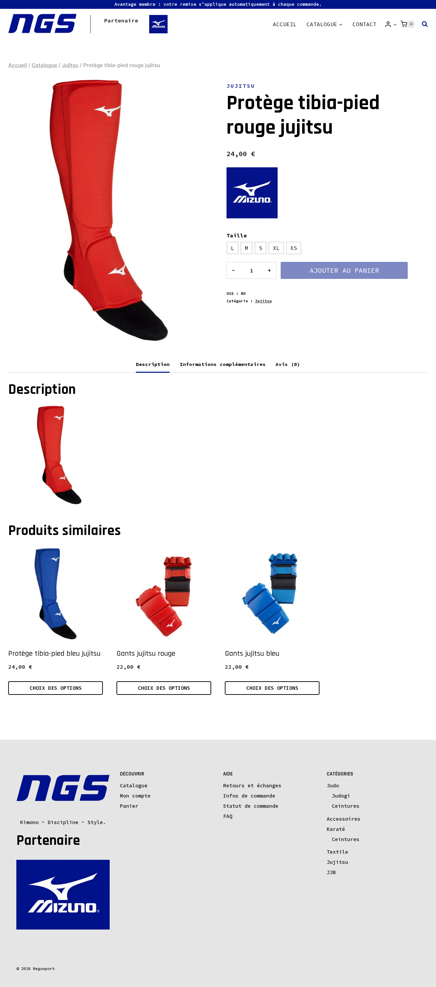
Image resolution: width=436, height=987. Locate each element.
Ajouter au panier (344, 270)
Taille (237, 235)
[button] (395, 24)
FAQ (227, 816)
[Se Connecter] (391, 24)
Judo (333, 785)
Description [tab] (153, 364)
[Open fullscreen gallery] (202, 339)
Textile (337, 852)
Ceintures (345, 806)
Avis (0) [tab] (288, 364)
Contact (364, 24)
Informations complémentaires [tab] (223, 364)
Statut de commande (250, 806)
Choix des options (56, 688)
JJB (331, 872)
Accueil (285, 24)
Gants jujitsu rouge (145, 653)
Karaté (336, 829)
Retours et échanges (252, 785)
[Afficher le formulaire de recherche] (423, 24)
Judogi (341, 795)
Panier (129, 806)
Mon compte (135, 795)
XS (293, 248)
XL (276, 248)
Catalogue (133, 785)
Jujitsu (241, 85)
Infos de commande (249, 795)
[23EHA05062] (108, 210)
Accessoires (343, 819)
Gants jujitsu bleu (252, 653)
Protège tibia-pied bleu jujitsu (54, 653)
